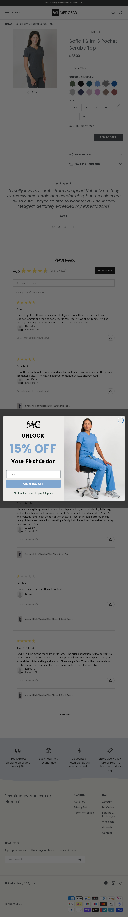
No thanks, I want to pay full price (33, 493)
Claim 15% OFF (33, 484)
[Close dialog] (121, 420)
